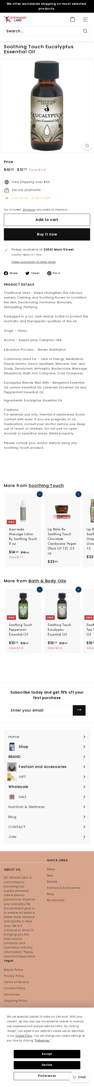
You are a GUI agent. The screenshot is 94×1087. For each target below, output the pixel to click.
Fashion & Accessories (64, 888)
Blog (50, 894)
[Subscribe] (79, 710)
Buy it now (47, 234)
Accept (47, 1054)
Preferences (47, 1075)
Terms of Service (16, 982)
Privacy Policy (14, 976)
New (50, 875)
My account (56, 900)
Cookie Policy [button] (24, 1035)
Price (8, 162)
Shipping (29, 209)
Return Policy (13, 970)
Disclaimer (12, 994)
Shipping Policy (16, 1001)
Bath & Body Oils (47, 581)
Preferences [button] (42, 1040)
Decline (47, 1065)
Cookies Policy (15, 988)
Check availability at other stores (34, 262)
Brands (52, 882)
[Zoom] (87, 146)
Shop (51, 869)
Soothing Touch (46, 485)
